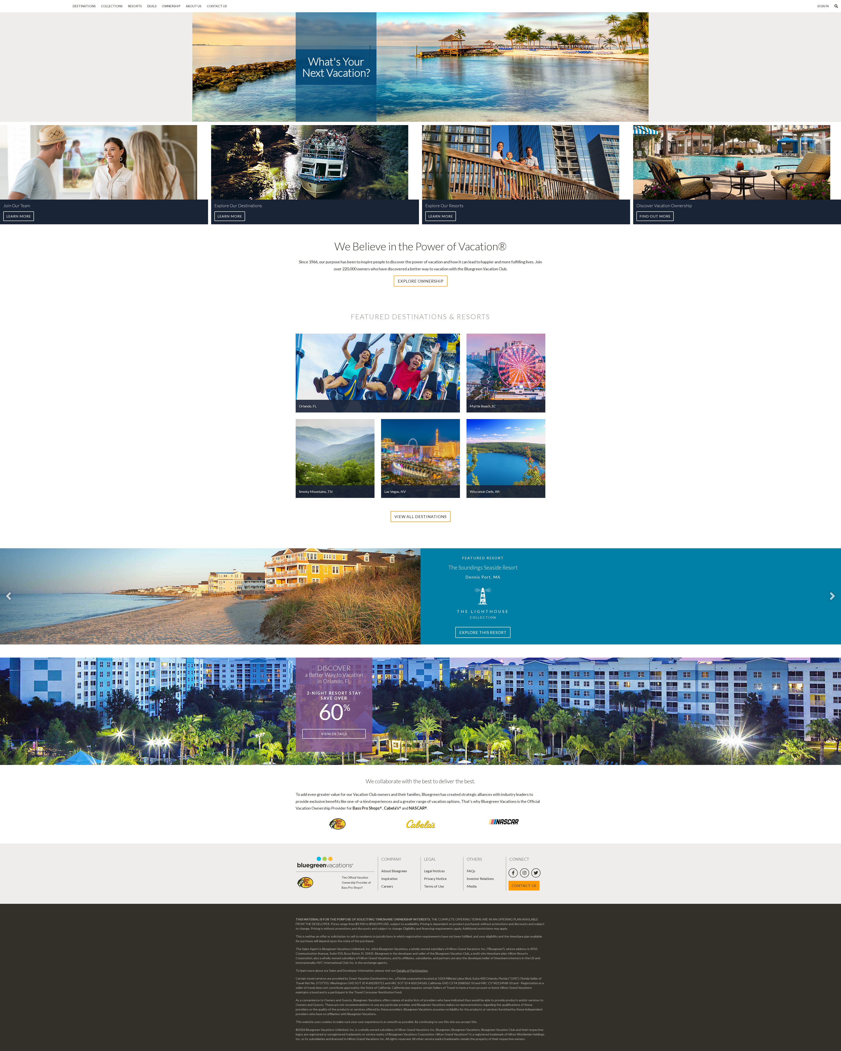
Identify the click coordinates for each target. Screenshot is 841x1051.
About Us (193, 6)
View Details (334, 734)
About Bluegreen (394, 871)
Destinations (84, 6)
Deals (152, 6)
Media (472, 886)
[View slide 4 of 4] (9, 596)
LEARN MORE (18, 216)
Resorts (135, 6)
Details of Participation (412, 970)
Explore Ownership (420, 281)
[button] (836, 6)
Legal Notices (434, 871)
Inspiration (389, 878)
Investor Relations (480, 878)
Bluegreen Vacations (35, 6)
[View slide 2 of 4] (832, 596)
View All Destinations (420, 516)
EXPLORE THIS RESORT (483, 632)
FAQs (471, 871)
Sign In (823, 6)
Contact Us (217, 6)
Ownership (171, 6)
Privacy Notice (435, 878)
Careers (387, 886)
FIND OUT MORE (655, 216)
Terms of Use (434, 886)
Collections (112, 6)
